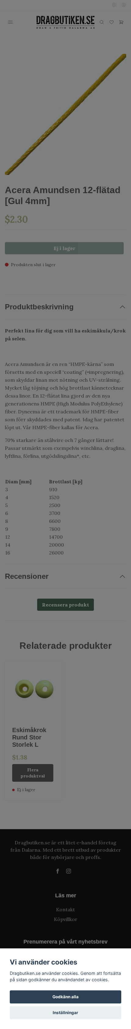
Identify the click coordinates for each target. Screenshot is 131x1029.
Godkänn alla (65, 996)
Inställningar (65, 1012)
